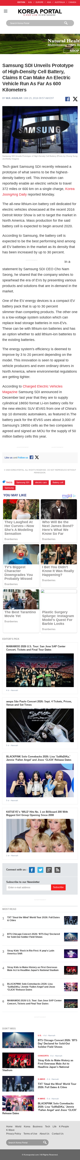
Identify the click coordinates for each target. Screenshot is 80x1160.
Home (9, 1126)
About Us (44, 1133)
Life (55, 1126)
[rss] (57, 869)
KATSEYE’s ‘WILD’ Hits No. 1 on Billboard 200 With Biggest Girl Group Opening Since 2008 (37, 813)
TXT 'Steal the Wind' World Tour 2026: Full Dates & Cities (57, 1085)
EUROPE (39, 2)
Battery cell (58, 482)
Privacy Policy (13, 1133)
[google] (49, 869)
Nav (5, 11)
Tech (47, 1126)
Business (38, 1126)
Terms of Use (30, 1133)
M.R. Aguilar (14, 98)
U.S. (30, 2)
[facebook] (32, 869)
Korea (27, 1126)
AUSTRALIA (60, 2)
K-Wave (10, 1130)
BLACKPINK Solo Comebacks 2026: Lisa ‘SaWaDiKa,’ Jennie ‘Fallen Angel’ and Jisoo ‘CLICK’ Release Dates (38, 758)
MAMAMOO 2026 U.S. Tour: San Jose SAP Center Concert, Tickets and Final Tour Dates (35, 648)
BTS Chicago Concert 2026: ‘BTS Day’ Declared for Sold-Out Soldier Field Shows (33, 935)
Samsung (9, 488)
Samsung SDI (22, 482)
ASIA (49, 2)
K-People (64, 1126)
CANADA (72, 2)
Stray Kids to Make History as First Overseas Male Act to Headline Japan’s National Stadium (33, 969)
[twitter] (40, 869)
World (18, 1126)
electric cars (41, 482)
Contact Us (57, 1133)
